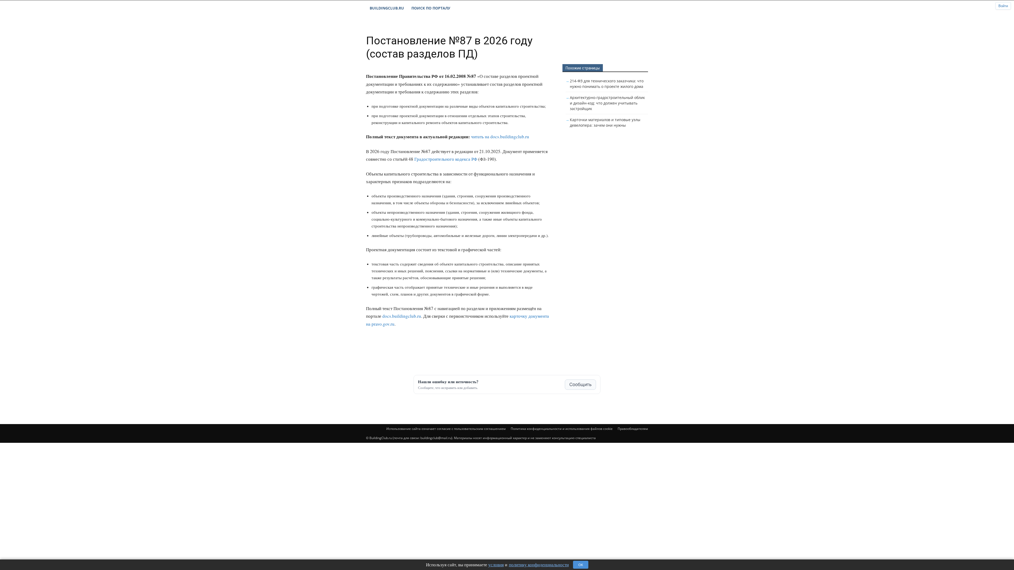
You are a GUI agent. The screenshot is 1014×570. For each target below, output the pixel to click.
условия (496, 565)
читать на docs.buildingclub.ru (500, 137)
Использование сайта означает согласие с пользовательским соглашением (446, 428)
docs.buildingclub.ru (401, 316)
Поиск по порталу (430, 8)
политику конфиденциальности (539, 565)
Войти (1003, 6)
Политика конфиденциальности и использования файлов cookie (562, 428)
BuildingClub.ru (387, 8)
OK (580, 564)
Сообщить (580, 384)
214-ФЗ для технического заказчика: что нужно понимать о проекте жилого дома (607, 83)
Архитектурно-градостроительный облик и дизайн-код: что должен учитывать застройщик (607, 103)
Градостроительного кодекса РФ (445, 159)
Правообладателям (633, 428)
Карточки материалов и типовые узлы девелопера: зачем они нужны (605, 122)
